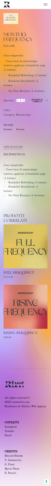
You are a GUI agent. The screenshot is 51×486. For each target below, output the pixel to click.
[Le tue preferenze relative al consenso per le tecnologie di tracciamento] (46, 481)
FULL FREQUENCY (19, 272)
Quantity (9, 100)
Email (8, 435)
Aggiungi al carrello (37, 100)
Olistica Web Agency (33, 406)
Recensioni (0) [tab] (14, 154)
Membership (23, 114)
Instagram (11, 426)
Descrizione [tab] (13, 147)
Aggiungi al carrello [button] (14, 279)
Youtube (9, 431)
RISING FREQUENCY (20, 333)
